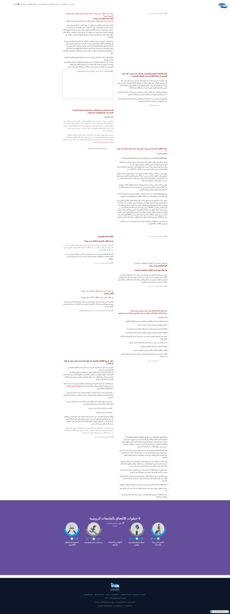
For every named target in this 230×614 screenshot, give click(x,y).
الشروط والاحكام (99, 594)
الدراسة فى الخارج (54, 4)
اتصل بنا (23, 4)
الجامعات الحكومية (126, 594)
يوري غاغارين (101, 142)
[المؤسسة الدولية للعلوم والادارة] (222, 10)
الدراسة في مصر (42, 4)
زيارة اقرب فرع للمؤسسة (93, 542)
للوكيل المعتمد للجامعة (73, 386)
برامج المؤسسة (115, 594)
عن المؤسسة (64, 4)
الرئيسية (72, 4)
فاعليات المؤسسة (31, 4)
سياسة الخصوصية (88, 594)
